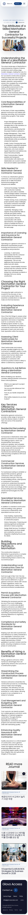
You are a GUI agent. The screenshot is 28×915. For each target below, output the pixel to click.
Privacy (11, 910)
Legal (20, 910)
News (15, 896)
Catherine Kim (21, 22)
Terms (16, 910)
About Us (5, 910)
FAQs (21, 896)
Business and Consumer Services (13, 20)
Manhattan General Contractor (10, 74)
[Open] (24, 3)
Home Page (7, 896)
